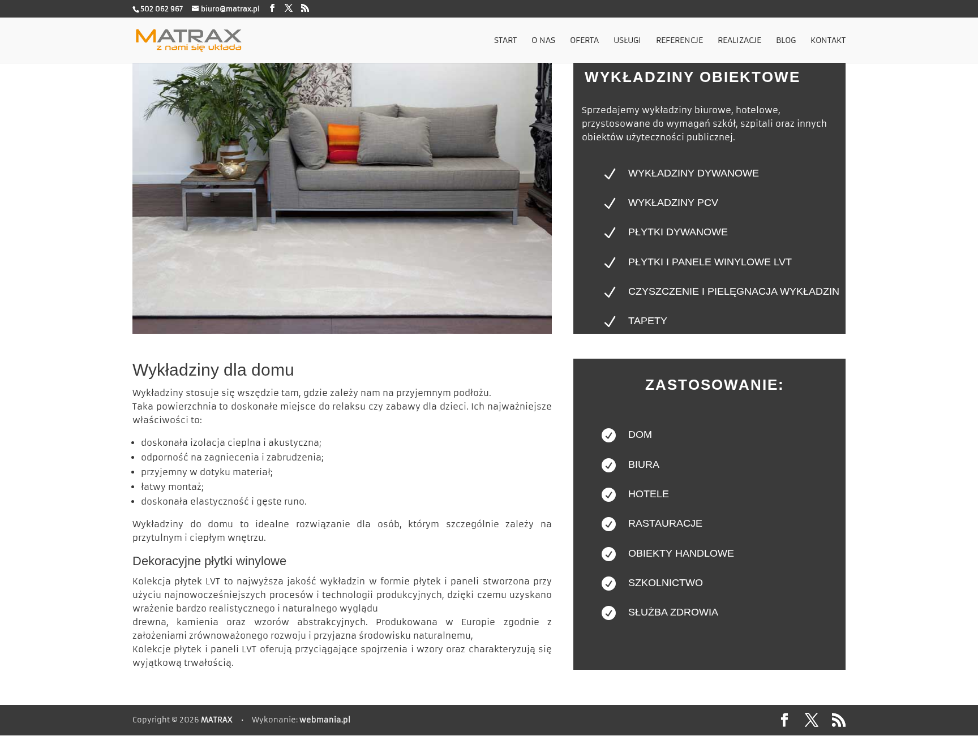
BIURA (643, 464)
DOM (640, 434)
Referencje (679, 40)
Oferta (584, 40)
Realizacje (739, 40)
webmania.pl (324, 720)
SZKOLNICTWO (665, 582)
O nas (543, 40)
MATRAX (217, 720)
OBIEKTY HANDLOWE (681, 553)
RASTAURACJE (665, 523)
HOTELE (648, 494)
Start (505, 40)
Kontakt (828, 40)
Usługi (627, 40)
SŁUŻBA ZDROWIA (673, 612)
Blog (786, 40)
